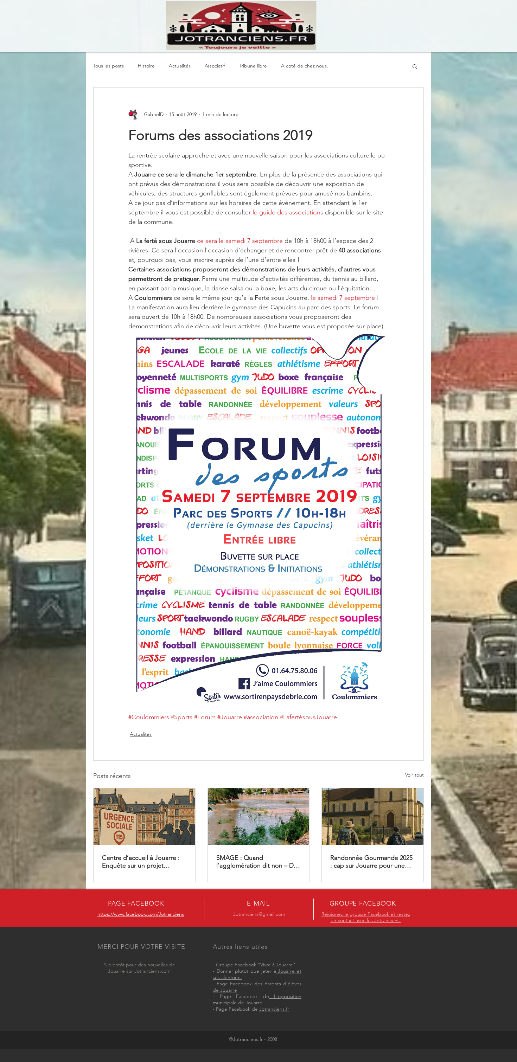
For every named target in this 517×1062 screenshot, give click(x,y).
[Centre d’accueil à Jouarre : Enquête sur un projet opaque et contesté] (144, 816)
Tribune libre (253, 66)
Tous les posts (108, 66)
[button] (414, 66)
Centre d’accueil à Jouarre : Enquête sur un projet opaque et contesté (141, 861)
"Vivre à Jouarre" (276, 964)
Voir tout (414, 775)
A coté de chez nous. (304, 66)
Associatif (215, 66)
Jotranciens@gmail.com (259, 914)
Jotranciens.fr (274, 1009)
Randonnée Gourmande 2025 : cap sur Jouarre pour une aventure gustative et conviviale (371, 861)
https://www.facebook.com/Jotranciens (140, 914)
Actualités (180, 66)
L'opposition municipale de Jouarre (257, 999)
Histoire (146, 66)
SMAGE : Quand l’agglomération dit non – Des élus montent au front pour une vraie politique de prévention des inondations (258, 861)
